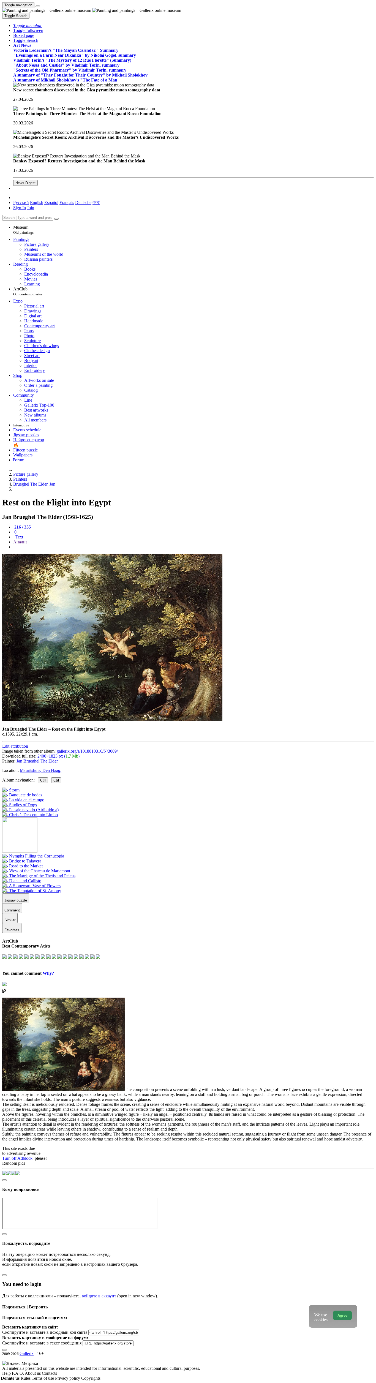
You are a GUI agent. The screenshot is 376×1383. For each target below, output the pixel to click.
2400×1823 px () (58, 756)
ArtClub (27, 291)
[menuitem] (96, 202)
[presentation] (193, 547)
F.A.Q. (18, 1373)
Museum (23, 230)
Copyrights (90, 1378)
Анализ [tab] (20, 542)
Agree (342, 1315)
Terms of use (43, 1378)
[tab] (22, 527)
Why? (48, 973)
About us (33, 1373)
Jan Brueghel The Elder (37, 761)
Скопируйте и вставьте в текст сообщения (41, 1343)
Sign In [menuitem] (19, 207)
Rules (26, 1378)
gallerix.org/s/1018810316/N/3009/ (87, 751)
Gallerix (27, 1353)
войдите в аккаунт (99, 1296)
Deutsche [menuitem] (83, 202)
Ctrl (43, 780)
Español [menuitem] (51, 202)
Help (7, 1373)
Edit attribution (15, 746)
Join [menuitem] (30, 207)
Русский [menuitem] (21, 202)
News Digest (25, 183)
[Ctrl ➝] (33, 856)
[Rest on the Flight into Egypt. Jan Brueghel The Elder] (112, 719)
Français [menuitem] (66, 202)
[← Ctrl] (30, 814)
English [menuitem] (36, 202)
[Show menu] (38, 6)
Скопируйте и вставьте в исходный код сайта (44, 1332)
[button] (27, 25)
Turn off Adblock (17, 1158)
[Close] (56, 219)
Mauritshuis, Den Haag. (40, 770)
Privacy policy (68, 1378)
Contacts (49, 1373)
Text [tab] (18, 537)
